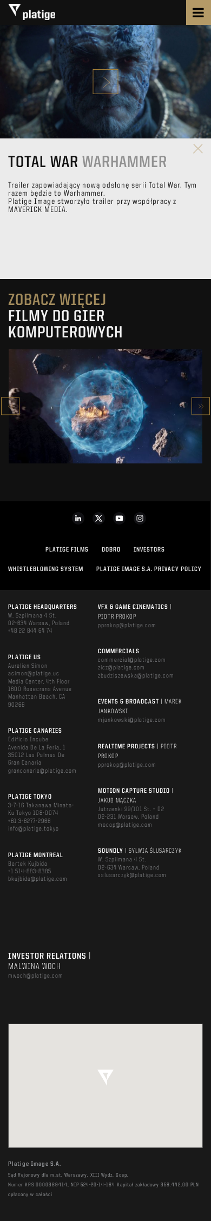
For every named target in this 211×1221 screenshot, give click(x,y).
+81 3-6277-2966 (29, 821)
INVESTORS (149, 550)
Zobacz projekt (105, 429)
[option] (105, 406)
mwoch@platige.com (35, 976)
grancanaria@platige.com (42, 771)
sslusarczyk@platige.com (132, 875)
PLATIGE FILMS (67, 550)
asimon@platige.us (34, 674)
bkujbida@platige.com (38, 879)
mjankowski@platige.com (132, 720)
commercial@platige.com (132, 660)
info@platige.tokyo (33, 829)
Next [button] (201, 406)
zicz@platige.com (121, 668)
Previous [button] (10, 406)
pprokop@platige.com (127, 625)
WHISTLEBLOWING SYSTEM (45, 569)
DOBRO (111, 550)
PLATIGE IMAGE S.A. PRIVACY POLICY (149, 569)
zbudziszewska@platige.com (136, 676)
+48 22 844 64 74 (30, 631)
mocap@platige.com (125, 825)
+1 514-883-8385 (29, 871)
